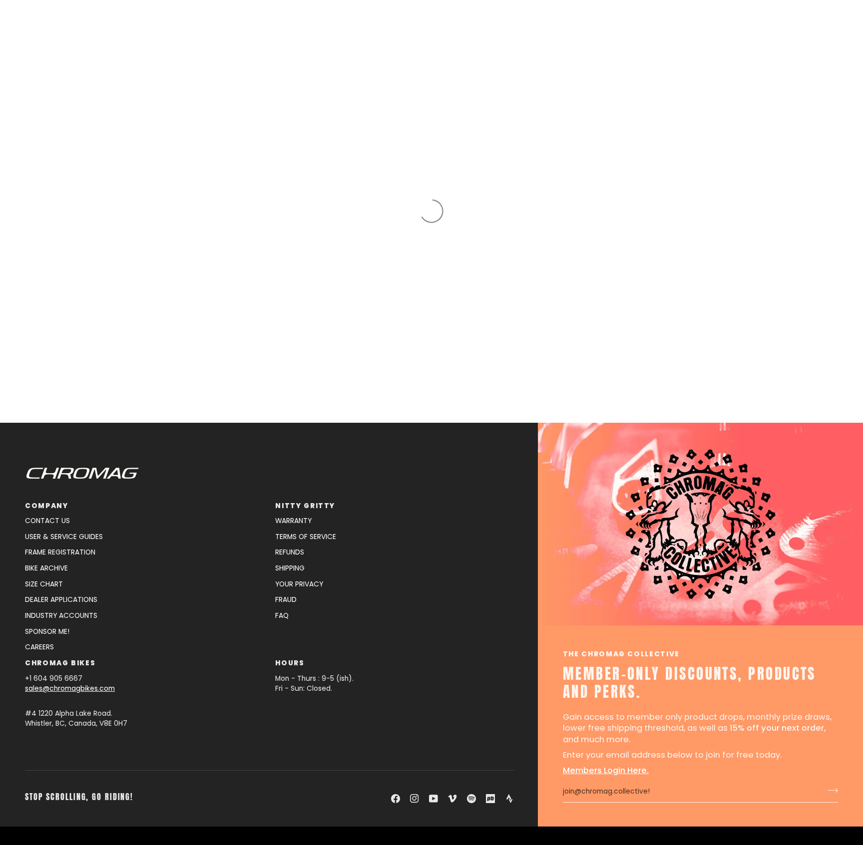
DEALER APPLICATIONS (61, 599)
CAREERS (39, 647)
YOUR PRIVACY (299, 584)
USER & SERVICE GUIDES (64, 537)
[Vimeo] (452, 798)
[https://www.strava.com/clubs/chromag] (509, 798)
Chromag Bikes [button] (60, 663)
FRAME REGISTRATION (60, 552)
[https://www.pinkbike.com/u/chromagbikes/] (490, 798)
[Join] (830, 791)
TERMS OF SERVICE (305, 537)
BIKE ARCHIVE (46, 568)
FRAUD (286, 599)
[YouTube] (433, 798)
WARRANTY (293, 521)
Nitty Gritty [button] (305, 506)
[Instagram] (414, 798)
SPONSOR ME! (47, 631)
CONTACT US (47, 521)
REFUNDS (289, 552)
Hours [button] (289, 663)
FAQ (282, 615)
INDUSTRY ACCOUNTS (61, 615)
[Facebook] (395, 798)
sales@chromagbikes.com (70, 688)
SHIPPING (290, 568)
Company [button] (46, 506)
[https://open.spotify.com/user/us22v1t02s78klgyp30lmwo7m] (471, 798)
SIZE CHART (44, 584)
